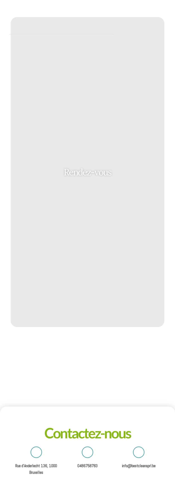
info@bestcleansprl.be (139, 465)
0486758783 (87, 465)
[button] (165, 17)
